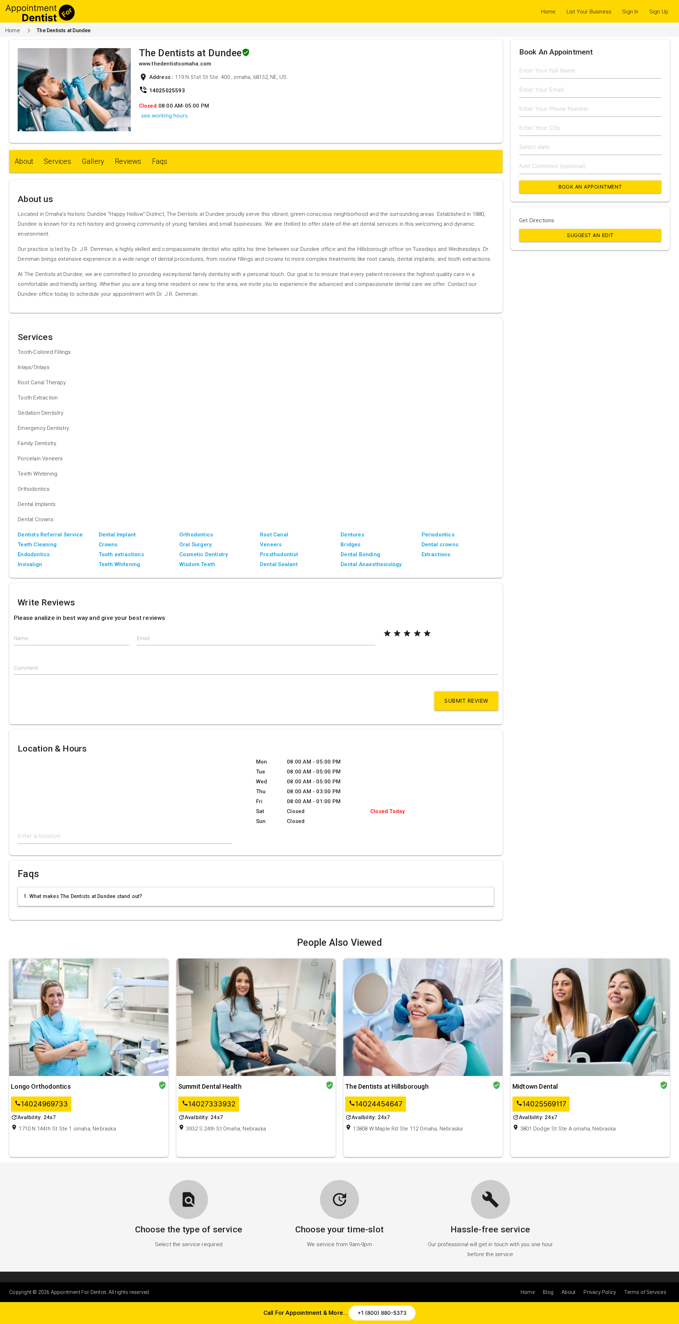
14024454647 (375, 1104)
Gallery (93, 161)
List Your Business (589, 11)
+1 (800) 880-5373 (382, 1312)
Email (143, 638)
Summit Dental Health (210, 1086)
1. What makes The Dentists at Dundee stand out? (82, 896)
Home (548, 11)
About (23, 161)
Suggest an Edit (590, 235)
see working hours (164, 115)
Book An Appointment (590, 187)
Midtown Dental (535, 1086)
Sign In (630, 11)
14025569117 (541, 1104)
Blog (548, 1292)
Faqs (160, 161)
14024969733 (41, 1104)
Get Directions (537, 220)
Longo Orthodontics (41, 1086)
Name (21, 638)
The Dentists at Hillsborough (387, 1086)
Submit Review (466, 700)
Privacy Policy (600, 1292)
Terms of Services (645, 1292)
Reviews (128, 161)
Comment (26, 668)
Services (57, 161)
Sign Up (658, 11)
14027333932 (209, 1104)
